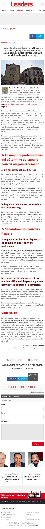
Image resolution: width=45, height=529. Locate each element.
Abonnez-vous (34, 377)
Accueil (3, 29)
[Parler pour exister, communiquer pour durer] (16, 459)
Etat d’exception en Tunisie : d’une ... (32, 477)
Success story (26, 502)
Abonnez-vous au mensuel (32, 519)
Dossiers (12, 502)
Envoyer (38, 444)
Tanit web (35, 525)
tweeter (40, 36)
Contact (27, 517)
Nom (3, 404)
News (12, 10)
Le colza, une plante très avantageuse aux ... (12, 478)
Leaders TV (18, 502)
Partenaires (5, 502)
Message (5, 421)
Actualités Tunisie (5, 512)
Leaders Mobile (5, 519)
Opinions (12, 29)
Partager (33, 36)
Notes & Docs (30, 10)
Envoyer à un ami (16, 360)
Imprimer (34, 360)
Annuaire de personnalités (8, 515)
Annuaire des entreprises (32, 512)
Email (3, 413)
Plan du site (29, 515)
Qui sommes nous (5, 517)
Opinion (20, 10)
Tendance (39, 502)
